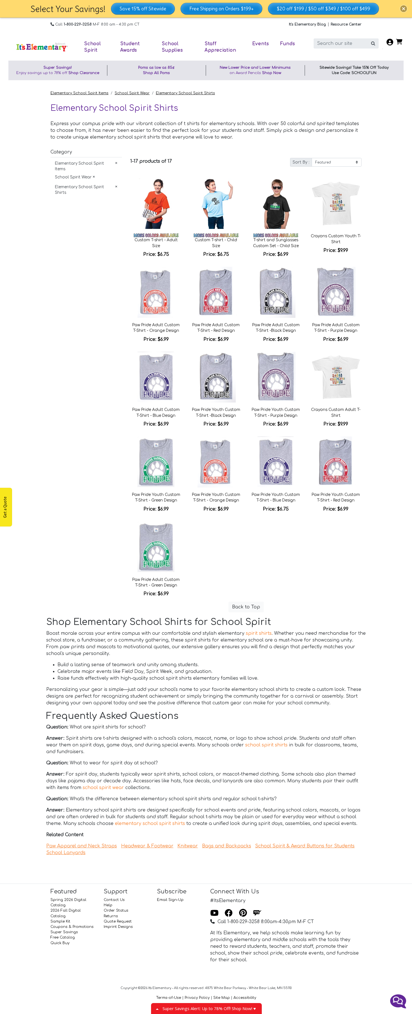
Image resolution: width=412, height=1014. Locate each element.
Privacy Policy (197, 998)
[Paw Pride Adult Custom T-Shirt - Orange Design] (156, 292)
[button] (403, 8)
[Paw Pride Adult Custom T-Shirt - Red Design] (216, 292)
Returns (111, 916)
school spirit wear (103, 787)
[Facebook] (228, 913)
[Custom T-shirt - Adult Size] (156, 203)
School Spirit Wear (132, 93)
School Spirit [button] (92, 47)
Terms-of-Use (168, 998)
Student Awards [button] (130, 47)
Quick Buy (60, 943)
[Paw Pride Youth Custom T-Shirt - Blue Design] (276, 462)
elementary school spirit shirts (150, 823)
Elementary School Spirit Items (79, 93)
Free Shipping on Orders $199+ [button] (221, 9)
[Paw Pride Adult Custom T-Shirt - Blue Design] (156, 377)
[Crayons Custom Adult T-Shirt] (335, 377)
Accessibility (244, 998)
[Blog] (257, 913)
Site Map (221, 998)
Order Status (116, 910)
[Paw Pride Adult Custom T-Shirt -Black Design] (276, 292)
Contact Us (114, 900)
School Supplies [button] (172, 47)
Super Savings (64, 932)
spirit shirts (259, 633)
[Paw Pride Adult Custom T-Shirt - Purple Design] (335, 292)
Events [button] (260, 43)
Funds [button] (287, 43)
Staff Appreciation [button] (220, 47)
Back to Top (246, 607)
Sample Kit (60, 921)
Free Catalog (62, 937)
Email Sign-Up (170, 900)
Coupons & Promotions (72, 927)
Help (108, 905)
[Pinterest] (243, 913)
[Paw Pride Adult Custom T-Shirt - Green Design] (156, 546)
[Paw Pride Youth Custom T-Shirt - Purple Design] (276, 377)
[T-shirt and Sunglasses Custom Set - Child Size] (276, 203)
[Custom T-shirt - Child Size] (216, 203)
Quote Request (118, 921)
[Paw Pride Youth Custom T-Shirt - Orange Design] (216, 462)
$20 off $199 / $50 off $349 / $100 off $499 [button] (323, 9)
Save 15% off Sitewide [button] (143, 9)
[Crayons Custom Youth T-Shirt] (335, 203)
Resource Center (346, 24)
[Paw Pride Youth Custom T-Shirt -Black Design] (216, 377)
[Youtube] (214, 913)
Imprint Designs (118, 927)
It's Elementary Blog (307, 24)
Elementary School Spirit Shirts (185, 93)
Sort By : (301, 162)
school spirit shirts (266, 745)
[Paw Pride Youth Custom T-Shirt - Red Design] (335, 462)
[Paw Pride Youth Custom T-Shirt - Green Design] (156, 462)
